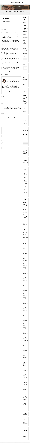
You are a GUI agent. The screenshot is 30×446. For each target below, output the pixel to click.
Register (23, 432)
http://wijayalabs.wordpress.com (26, 48)
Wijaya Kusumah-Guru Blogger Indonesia (15, 11)
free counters (24, 71)
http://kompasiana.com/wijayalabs (26, 37)
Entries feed (24, 435)
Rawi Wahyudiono (25, 192)
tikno (23, 247)
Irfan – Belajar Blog (25, 182)
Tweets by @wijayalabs (25, 170)
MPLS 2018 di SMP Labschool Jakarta (25, 221)
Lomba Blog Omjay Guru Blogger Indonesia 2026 (25, 206)
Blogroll (7, 74)
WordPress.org (24, 437)
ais (3, 113)
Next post (6, 96)
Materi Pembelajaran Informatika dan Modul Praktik (25, 80)
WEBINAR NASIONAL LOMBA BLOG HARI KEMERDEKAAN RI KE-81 (25, 225)
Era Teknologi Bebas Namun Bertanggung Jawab (25, 261)
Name (2, 135)
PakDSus (24, 357)
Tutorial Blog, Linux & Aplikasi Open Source (25, 186)
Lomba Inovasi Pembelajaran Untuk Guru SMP (25, 84)
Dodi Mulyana (25, 176)
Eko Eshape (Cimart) (25, 180)
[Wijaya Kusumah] (25, 59)
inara (23, 260)
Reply (10, 110)
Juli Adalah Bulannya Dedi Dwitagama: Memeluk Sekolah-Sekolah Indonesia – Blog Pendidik (25, 242)
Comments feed (24, 436)
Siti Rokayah (24, 392)
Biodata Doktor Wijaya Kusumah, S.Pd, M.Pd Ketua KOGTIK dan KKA (15, 2)
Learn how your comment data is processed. (14, 149)
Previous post (3, 96)
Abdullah (24, 403)
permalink (11, 74)
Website (2, 142)
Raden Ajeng (25, 191)
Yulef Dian (25, 173)
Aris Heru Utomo (25, 174)
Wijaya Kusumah (24, 149)
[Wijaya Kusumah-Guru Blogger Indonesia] (15, 7)
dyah (3, 103)
